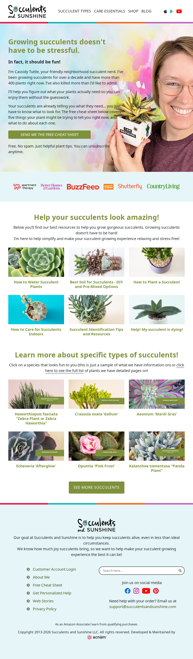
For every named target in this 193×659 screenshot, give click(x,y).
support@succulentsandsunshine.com (142, 606)
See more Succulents (96, 487)
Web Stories (43, 600)
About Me (41, 577)
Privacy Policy (44, 608)
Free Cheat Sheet (47, 585)
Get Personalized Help (52, 593)
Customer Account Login (54, 569)
